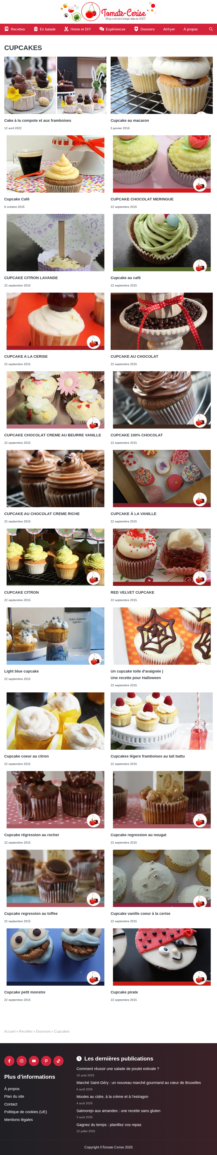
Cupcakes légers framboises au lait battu (148, 756)
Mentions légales (18, 1120)
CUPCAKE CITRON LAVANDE (31, 278)
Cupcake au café (126, 278)
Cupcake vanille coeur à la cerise (140, 913)
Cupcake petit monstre (24, 992)
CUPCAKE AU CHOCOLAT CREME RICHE (42, 514)
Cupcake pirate (124, 992)
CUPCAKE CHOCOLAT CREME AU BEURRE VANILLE (52, 435)
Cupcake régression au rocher (31, 835)
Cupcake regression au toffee (31, 913)
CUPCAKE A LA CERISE (26, 356)
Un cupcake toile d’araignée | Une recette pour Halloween (137, 674)
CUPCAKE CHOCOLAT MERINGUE (142, 199)
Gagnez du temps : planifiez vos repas (109, 1125)
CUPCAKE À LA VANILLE (134, 514)
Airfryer (169, 29)
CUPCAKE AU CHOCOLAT (134, 356)
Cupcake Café (16, 199)
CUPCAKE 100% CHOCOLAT (137, 435)
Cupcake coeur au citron (26, 756)
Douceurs (43, 1031)
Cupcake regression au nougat (138, 835)
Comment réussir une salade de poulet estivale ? (118, 1069)
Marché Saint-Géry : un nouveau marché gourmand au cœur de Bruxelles (139, 1083)
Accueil (9, 1031)
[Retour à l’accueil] (108, 12)
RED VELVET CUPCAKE (132, 593)
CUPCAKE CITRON (21, 593)
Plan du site (14, 1096)
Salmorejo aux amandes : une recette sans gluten (118, 1111)
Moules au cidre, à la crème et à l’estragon (112, 1097)
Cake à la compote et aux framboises (37, 120)
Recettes (25, 1031)
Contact (10, 1104)
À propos (191, 29)
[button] (211, 29)
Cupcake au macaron (130, 120)
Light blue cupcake (21, 671)
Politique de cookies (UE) (25, 1112)
